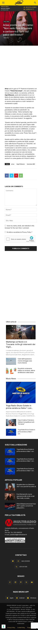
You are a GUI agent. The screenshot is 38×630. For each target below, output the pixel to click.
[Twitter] (11, 176)
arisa (12, 164)
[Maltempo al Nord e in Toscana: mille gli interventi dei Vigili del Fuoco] (21, 332)
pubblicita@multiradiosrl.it (18, 534)
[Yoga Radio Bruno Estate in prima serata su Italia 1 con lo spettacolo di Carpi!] (21, 392)
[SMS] (13, 561)
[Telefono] (16, 567)
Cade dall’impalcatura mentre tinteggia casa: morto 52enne (25, 361)
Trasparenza (30, 627)
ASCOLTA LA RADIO (31, 7)
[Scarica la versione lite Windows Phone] (28, 598)
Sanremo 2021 (31, 164)
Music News (6, 21)
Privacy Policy (27, 232)
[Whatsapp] (18, 561)
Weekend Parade (5, 8)
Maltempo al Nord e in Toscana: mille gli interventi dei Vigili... (20, 344)
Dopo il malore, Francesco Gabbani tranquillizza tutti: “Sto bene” (26, 422)
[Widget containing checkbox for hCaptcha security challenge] (20, 239)
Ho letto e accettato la (19, 232)
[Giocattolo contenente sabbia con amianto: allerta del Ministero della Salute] (11, 370)
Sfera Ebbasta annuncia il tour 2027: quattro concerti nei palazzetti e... (26, 506)
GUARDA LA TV (30, 9)
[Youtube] (32, 582)
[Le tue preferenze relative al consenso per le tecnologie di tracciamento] (3, 626)
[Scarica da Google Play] (17, 598)
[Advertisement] (19, 66)
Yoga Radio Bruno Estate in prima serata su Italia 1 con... (19, 406)
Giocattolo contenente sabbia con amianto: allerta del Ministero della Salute (26, 370)
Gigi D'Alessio (21, 164)
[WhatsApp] (21, 176)
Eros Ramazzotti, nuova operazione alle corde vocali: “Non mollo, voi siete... (26, 496)
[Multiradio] (21, 526)
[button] (35, 2)
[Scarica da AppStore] (7, 598)
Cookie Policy (21, 627)
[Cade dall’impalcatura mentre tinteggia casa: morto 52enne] (11, 361)
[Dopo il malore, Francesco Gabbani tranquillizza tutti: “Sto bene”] (11, 422)
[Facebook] (7, 176)
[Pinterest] (16, 176)
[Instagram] (15, 582)
